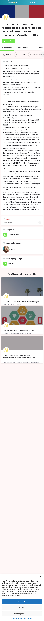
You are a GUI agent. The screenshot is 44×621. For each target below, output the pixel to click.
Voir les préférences (22, 614)
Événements (22, 47)
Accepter (22, 601)
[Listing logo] (6, 18)
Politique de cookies (17, 618)
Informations (7, 47)
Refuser (22, 608)
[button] (40, 577)
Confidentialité (28, 618)
